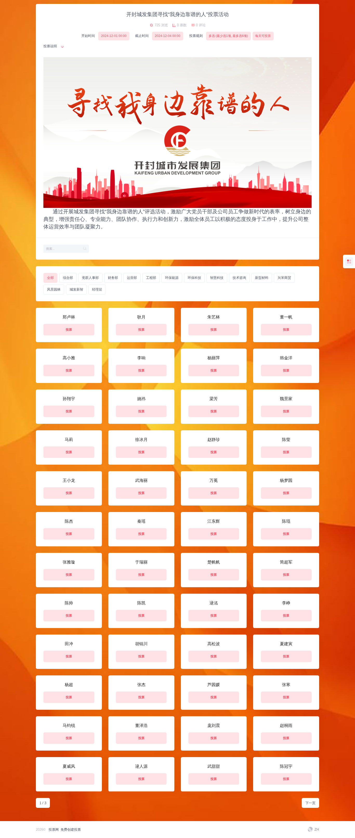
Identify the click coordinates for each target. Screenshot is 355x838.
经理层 (97, 289)
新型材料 (261, 278)
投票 (69, 329)
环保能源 (172, 278)
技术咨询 (239, 278)
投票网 (54, 829)
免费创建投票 (71, 829)
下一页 (310, 803)
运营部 (132, 278)
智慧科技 (216, 278)
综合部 (68, 278)
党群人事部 (90, 278)
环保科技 (194, 278)
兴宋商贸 (284, 278)
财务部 (113, 278)
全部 (50, 278)
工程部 (151, 278)
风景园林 (54, 289)
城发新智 (76, 289)
